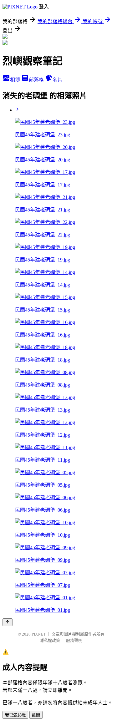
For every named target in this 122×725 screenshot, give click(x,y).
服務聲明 (74, 640)
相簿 (15, 80)
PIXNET (39, 634)
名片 (58, 80)
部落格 (37, 80)
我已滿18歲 (15, 715)
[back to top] (8, 622)
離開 (36, 715)
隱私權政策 (50, 640)
